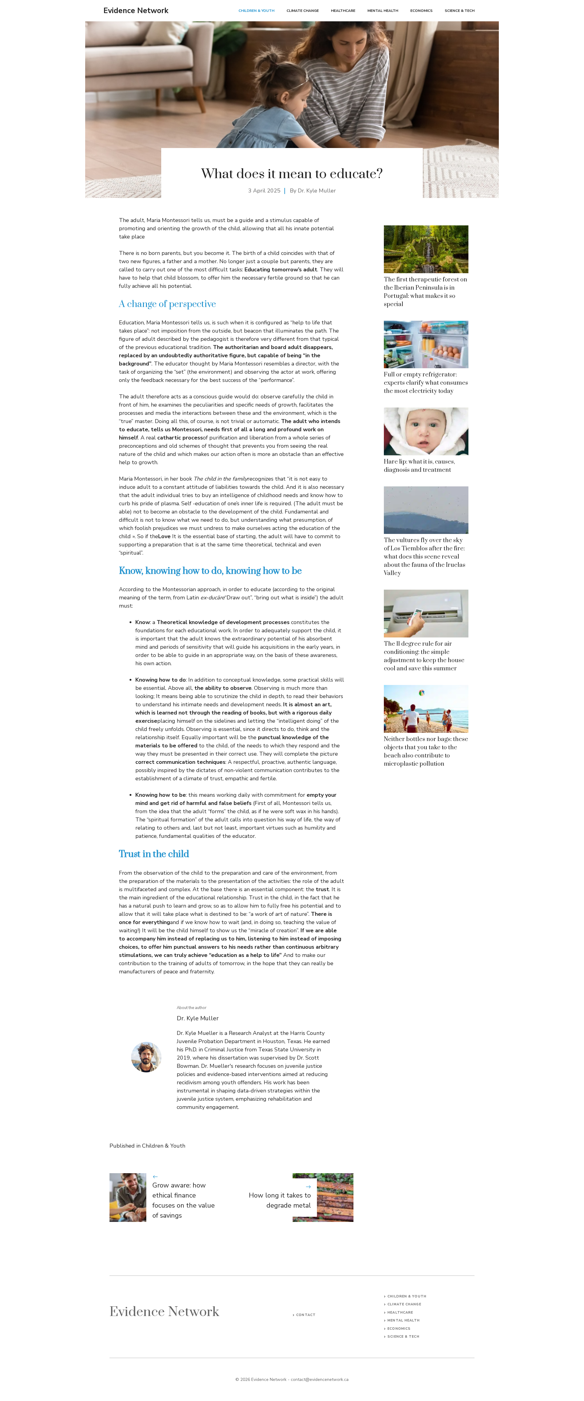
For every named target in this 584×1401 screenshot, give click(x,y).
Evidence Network (136, 10)
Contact (306, 1315)
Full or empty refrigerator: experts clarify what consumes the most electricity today (426, 383)
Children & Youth (256, 10)
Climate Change (303, 10)
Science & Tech (459, 10)
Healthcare (343, 10)
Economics (421, 10)
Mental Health (382, 10)
